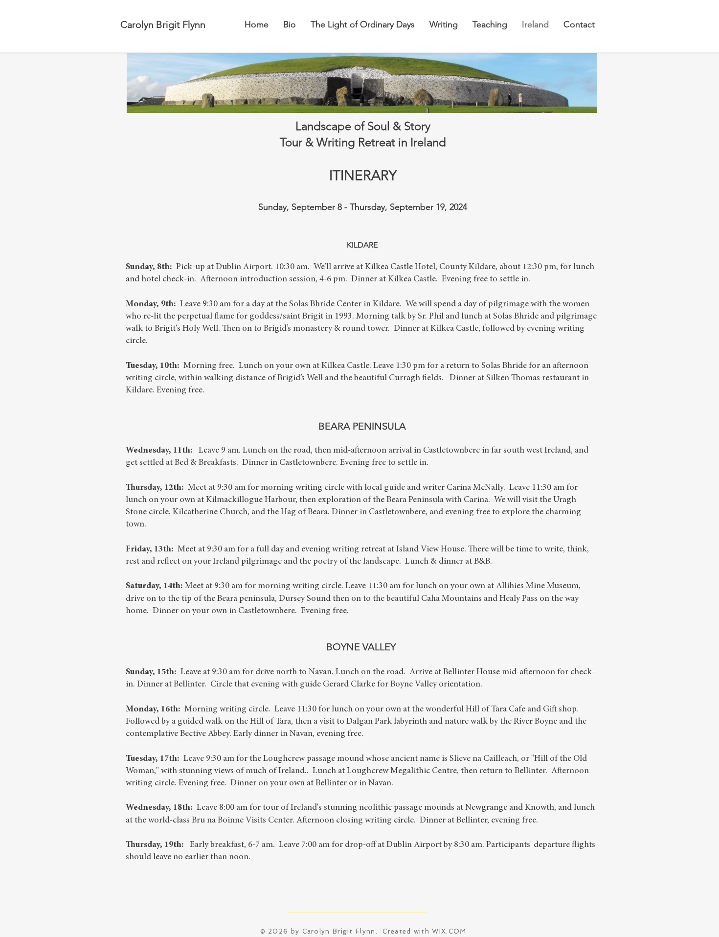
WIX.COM (449, 931)
